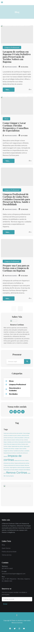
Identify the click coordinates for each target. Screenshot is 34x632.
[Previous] (14, 308)
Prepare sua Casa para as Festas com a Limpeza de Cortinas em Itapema (16, 268)
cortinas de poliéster (19, 437)
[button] (1, 2)
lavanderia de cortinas (18, 450)
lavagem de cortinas (8, 450)
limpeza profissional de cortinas (21, 463)
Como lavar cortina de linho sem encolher (13, 433)
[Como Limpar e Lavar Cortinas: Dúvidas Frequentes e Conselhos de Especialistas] (17, 105)
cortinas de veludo (10, 439)
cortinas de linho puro (9, 437)
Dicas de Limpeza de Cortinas (14, 444)
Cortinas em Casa (19, 439)
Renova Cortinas (16, 472)
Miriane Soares (12, 67)
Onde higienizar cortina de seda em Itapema (20, 467)
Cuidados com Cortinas (12, 442)
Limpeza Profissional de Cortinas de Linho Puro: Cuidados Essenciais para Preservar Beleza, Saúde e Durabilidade (16, 199)
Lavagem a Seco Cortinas (20, 448)
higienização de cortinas (17, 446)
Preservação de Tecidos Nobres (11, 469)
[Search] (27, 361)
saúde (28, 473)
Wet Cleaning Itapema (9, 476)
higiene (9, 446)
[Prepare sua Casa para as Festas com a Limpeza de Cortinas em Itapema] (17, 248)
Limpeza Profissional (12, 47)
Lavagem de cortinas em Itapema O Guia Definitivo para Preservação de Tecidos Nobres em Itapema (17, 56)
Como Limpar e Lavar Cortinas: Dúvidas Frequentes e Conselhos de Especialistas (15, 126)
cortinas (19, 435)
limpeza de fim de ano (19, 460)
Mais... (8, 90)
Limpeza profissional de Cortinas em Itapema (14, 465)
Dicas (6, 119)
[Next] (20, 308)
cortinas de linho (25, 435)
